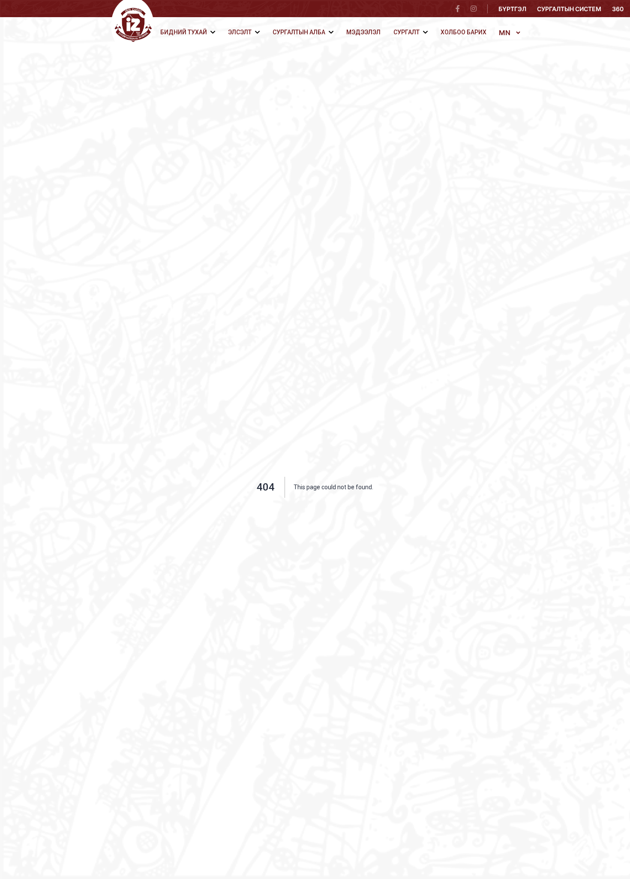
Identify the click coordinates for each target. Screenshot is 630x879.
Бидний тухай (183, 32)
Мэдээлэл (363, 32)
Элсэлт (240, 32)
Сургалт (406, 32)
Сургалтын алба (299, 32)
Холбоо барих (463, 32)
